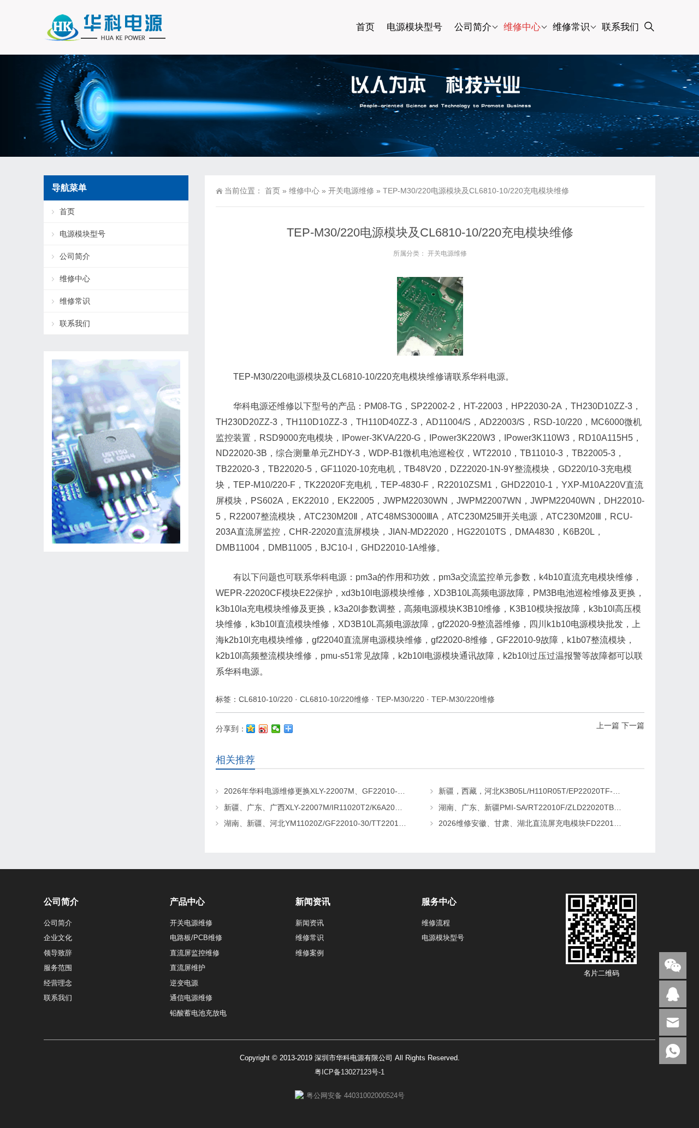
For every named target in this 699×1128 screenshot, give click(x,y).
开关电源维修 (351, 190)
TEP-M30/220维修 (463, 699)
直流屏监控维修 (195, 953)
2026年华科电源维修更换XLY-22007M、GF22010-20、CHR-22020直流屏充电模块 (366, 791)
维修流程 (436, 923)
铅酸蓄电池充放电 (198, 1013)
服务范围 (58, 968)
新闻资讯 (309, 923)
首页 (365, 27)
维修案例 (309, 953)
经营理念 (58, 983)
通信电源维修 (191, 998)
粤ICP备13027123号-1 (349, 1072)
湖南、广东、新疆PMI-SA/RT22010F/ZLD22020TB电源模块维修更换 (557, 807)
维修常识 (571, 27)
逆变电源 (184, 983)
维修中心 (522, 27)
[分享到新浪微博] (263, 728)
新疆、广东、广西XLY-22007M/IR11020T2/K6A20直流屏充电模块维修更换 (351, 807)
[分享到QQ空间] (251, 728)
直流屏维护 (187, 968)
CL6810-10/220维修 (334, 699)
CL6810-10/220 (266, 699)
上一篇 (607, 725)
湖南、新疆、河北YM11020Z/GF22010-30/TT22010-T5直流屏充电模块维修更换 (361, 823)
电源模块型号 (414, 27)
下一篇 (632, 725)
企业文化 (58, 938)
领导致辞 (58, 953)
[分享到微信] (276, 728)
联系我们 (620, 27)
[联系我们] (672, 994)
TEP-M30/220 (400, 699)
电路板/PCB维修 (196, 938)
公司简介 (472, 27)
